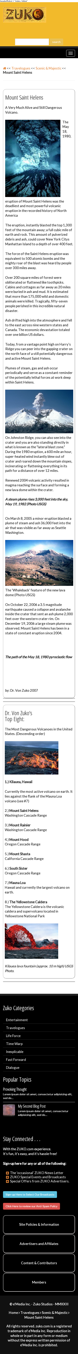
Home (13, 1313)
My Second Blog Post (32, 1106)
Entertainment (17, 1020)
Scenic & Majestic (48, 68)
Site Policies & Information (39, 1224)
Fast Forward (16, 1060)
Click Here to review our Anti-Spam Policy (31, 1206)
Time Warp (14, 1044)
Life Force (13, 1036)
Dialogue (12, 1067)
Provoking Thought (15, 1089)
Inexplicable (14, 1052)
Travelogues (20, 68)
